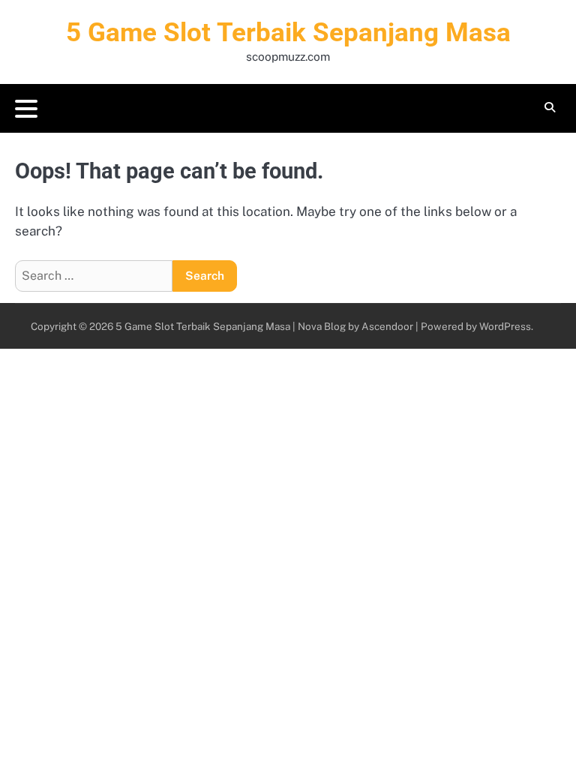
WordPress (505, 326)
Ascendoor (387, 326)
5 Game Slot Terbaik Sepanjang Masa (288, 32)
